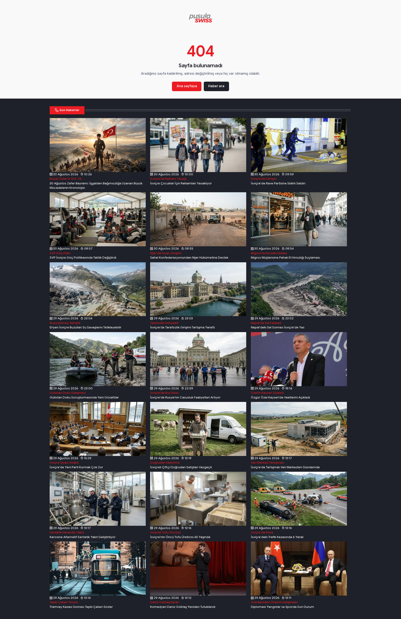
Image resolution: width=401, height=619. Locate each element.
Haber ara (216, 86)
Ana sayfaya (187, 86)
